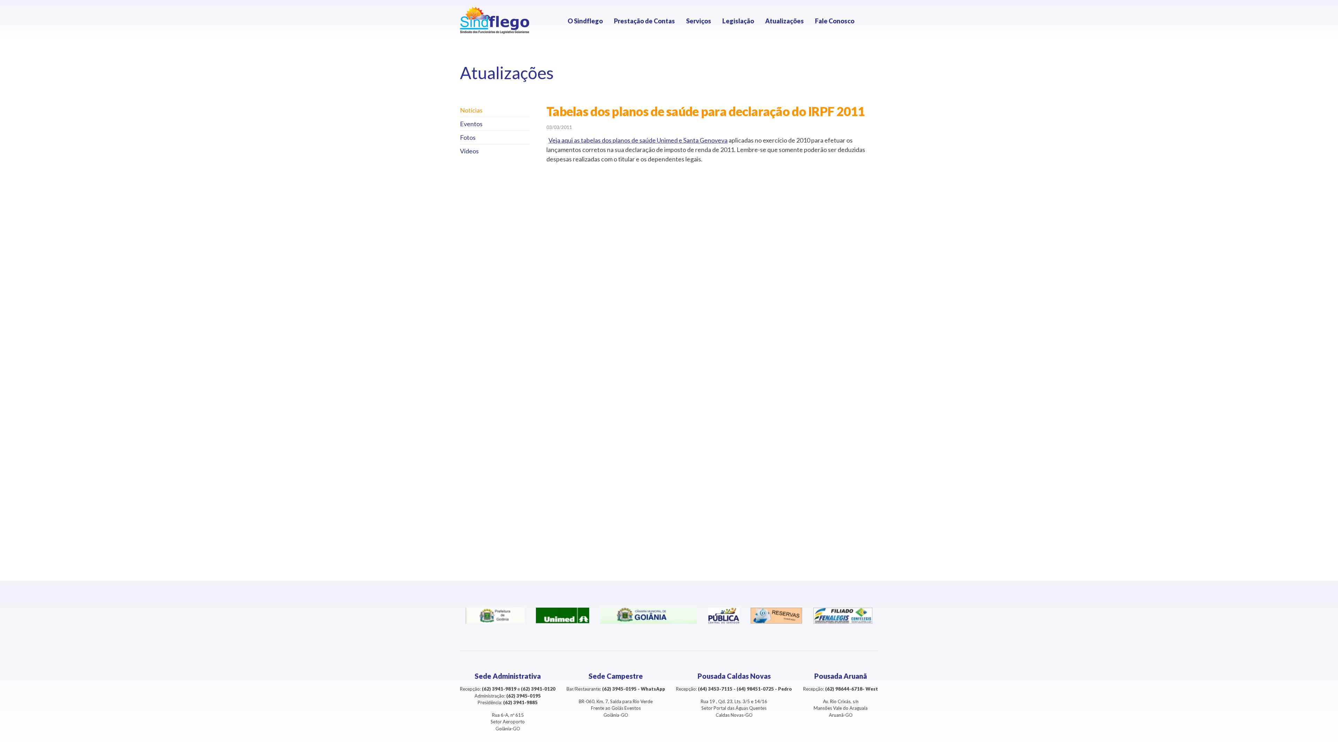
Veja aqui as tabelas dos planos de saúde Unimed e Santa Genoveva (638, 140)
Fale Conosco (834, 21)
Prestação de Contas (644, 21)
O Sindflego (585, 21)
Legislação (738, 21)
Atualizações (784, 21)
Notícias (471, 110)
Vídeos (469, 151)
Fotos (468, 137)
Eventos (471, 124)
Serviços (698, 21)
